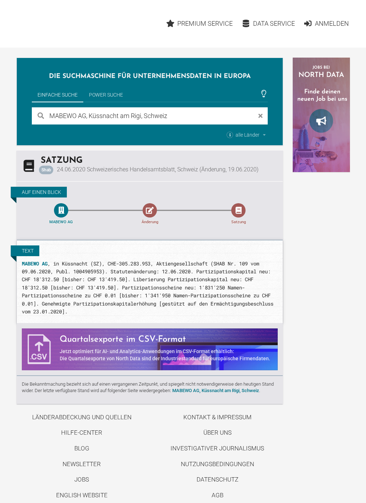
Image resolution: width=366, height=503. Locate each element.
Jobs (81, 479)
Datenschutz (217, 479)
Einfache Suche (58, 95)
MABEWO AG (35, 263)
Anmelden (332, 23)
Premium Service (205, 23)
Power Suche (106, 95)
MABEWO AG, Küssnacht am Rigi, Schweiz (215, 390)
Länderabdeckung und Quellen (82, 417)
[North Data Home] (58, 24)
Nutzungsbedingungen (217, 464)
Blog (81, 448)
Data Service (274, 23)
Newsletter (82, 464)
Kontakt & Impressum (217, 417)
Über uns (217, 432)
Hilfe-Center (81, 432)
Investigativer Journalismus (217, 448)
